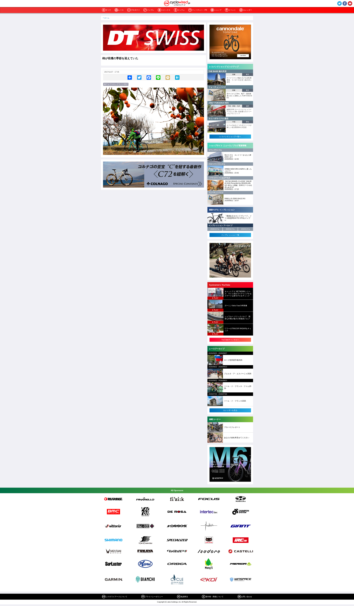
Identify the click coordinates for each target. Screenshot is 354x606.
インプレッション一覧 (230, 235)
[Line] (158, 77)
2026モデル (214, 229)
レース (121, 10)
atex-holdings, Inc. (174, 602)
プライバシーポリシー (154, 597)
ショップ (217, 10)
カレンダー (247, 10)
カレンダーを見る (230, 410)
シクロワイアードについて (116, 597)
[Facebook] (149, 77)
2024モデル (245, 229)
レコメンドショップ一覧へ (230, 137)
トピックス (165, 10)
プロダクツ (135, 10)
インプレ (150, 10)
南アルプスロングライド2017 (116, 84)
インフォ (181, 10)
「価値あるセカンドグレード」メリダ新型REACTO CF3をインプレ (238, 218)
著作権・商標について (214, 597)
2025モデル (230, 229)
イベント (232, 10)
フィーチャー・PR (199, 10)
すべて (108, 10)
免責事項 (184, 597)
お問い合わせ (246, 597)
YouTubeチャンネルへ (230, 340)
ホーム (106, 18)
